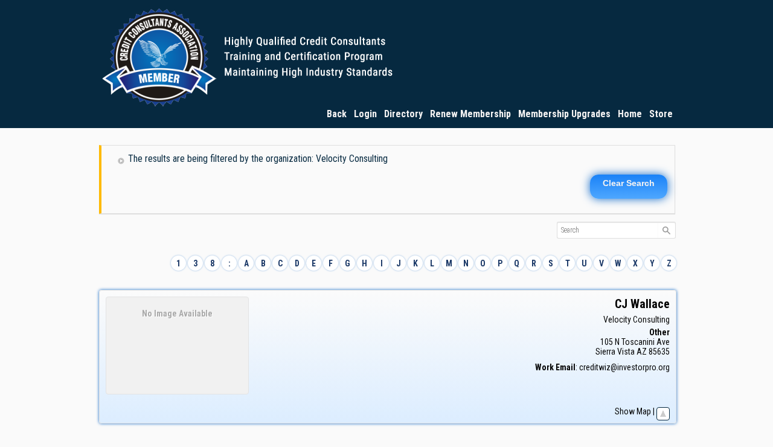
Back (337, 114)
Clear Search (629, 183)
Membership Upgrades (564, 114)
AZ (642, 351)
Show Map (633, 411)
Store (661, 114)
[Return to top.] (663, 411)
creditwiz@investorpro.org (624, 367)
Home (630, 114)
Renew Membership (470, 114)
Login (365, 114)
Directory (403, 114)
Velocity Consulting (636, 319)
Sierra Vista (615, 351)
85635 (659, 351)
